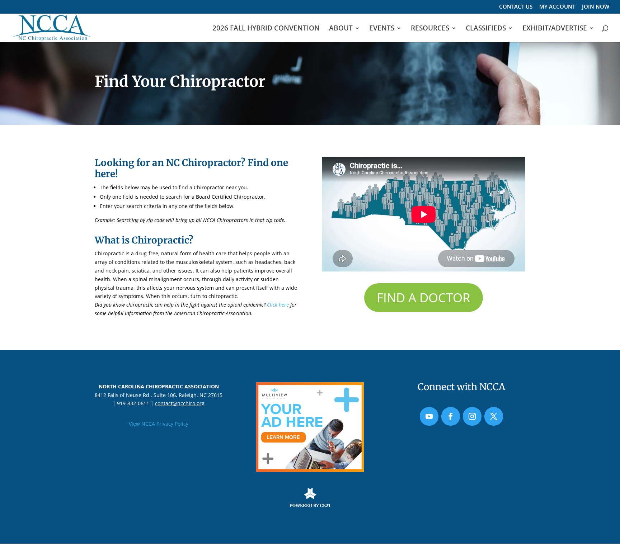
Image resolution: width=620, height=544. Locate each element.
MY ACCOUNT (557, 7)
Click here (278, 304)
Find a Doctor (423, 297)
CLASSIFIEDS (486, 29)
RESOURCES (430, 29)
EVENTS (381, 29)
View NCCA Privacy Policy (158, 423)
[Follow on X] (493, 416)
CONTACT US (515, 7)
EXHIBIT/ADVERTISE (554, 29)
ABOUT (341, 29)
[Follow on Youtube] (429, 416)
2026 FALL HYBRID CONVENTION (266, 29)
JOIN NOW (595, 7)
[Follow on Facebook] (450, 416)
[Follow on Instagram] (472, 416)
